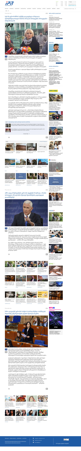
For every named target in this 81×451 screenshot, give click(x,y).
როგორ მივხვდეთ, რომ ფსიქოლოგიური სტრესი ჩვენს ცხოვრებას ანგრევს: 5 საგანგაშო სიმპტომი (32, 419)
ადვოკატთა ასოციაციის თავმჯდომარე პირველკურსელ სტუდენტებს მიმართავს (55, 18)
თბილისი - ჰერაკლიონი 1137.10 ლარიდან (20, 167)
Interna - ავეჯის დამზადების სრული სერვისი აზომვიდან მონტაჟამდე (10, 299)
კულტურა (54, 8)
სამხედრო (49, 8)
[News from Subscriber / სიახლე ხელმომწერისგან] (9, 137)
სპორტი (43, 8)
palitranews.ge (29, 287)
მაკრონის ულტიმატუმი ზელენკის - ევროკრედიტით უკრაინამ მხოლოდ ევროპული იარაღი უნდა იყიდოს (55, 123)
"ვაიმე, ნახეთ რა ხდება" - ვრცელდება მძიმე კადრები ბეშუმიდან (9, 181)
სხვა (6, 10)
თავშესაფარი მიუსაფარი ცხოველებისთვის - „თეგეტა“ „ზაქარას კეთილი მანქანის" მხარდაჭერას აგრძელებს (55, 25)
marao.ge (6, 421)
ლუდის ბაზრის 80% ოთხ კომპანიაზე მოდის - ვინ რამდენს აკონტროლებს (9, 283)
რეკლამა (24, 438)
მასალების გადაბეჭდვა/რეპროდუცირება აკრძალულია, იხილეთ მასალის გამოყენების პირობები (15, 442)
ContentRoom (45, 290)
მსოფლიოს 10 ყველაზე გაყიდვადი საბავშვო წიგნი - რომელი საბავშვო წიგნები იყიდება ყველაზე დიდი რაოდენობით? (32, 405)
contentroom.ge (7, 303)
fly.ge (6, 170)
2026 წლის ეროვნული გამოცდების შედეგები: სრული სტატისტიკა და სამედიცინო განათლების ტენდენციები (10, 405)
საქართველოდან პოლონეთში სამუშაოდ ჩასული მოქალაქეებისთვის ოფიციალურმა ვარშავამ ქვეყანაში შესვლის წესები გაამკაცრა (42, 285)
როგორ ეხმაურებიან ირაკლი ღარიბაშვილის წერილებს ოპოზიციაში (31, 283)
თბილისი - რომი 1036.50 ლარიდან (42, 167)
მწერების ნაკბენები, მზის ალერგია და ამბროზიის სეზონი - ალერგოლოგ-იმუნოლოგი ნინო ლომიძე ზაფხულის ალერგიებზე (21, 301)
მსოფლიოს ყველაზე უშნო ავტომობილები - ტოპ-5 (54, 288)
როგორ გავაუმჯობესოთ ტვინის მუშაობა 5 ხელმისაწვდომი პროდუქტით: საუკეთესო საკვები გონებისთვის (42, 419)
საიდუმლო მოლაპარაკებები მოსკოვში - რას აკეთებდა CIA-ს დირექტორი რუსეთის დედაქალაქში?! (55, 138)
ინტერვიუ (51, 42)
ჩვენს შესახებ (13, 438)
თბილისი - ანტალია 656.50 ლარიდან (10, 167)
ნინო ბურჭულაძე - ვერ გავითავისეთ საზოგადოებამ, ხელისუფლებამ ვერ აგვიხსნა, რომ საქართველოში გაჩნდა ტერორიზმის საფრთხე (28, 130)
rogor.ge (28, 421)
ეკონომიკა (39, 8)
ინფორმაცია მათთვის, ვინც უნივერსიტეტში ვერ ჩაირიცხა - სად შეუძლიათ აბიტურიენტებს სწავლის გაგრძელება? (21, 270)
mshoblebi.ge (29, 407)
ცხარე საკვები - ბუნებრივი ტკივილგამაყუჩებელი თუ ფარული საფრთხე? (21, 403)
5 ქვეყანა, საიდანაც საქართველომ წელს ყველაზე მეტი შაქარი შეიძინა (55, 278)
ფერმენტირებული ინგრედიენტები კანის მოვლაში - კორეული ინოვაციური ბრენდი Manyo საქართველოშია (42, 301)
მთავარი (6, 8)
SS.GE (7, 141)
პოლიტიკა (11, 8)
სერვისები (19, 438)
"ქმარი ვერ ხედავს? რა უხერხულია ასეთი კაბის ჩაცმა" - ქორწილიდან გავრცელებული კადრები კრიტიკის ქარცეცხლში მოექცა (42, 183)
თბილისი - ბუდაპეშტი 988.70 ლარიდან (31, 167)
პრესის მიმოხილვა (53, 66)
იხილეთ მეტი (25, 133)
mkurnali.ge (7, 407)
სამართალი (17, 8)
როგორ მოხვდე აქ (43, 141)
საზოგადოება (23, 8)
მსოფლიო (29, 8)
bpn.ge (57, 1)
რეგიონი (34, 8)
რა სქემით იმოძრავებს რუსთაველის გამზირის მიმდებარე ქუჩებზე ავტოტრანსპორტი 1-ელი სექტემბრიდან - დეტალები (21, 284)
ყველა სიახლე (59, 38)
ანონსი (58, 8)
